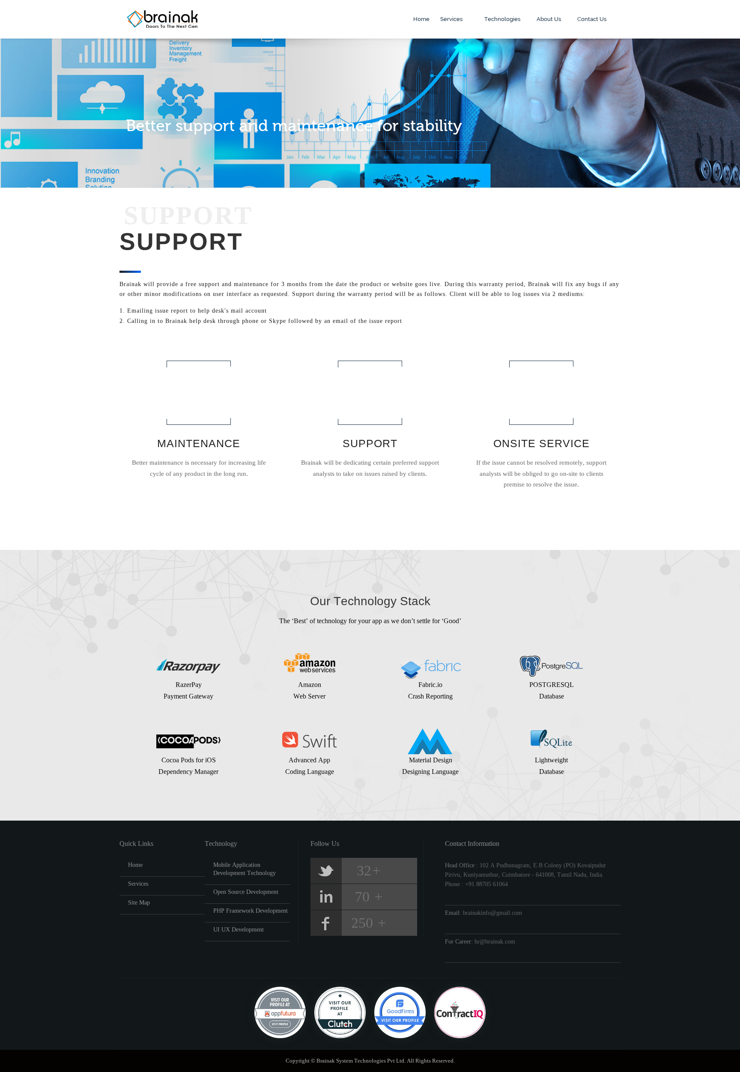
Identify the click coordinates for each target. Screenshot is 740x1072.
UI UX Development (238, 929)
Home (421, 19)
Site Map (139, 902)
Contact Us (591, 19)
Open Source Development (245, 892)
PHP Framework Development (250, 911)
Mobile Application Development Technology (244, 869)
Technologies (501, 19)
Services (452, 19)
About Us (548, 19)
